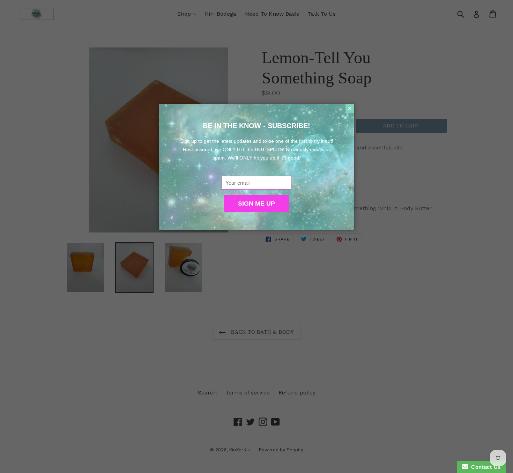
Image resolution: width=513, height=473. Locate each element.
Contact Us (484, 467)
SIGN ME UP (256, 203)
